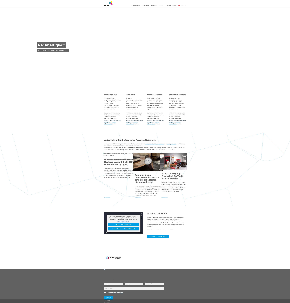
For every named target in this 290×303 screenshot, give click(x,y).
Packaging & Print (110, 94)
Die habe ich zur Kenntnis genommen (123, 292)
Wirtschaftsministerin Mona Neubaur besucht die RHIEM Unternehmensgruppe (118, 162)
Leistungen (145, 5)
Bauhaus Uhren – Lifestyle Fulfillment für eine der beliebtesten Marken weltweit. (147, 178)
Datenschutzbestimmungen (115, 292)
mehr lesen (107, 197)
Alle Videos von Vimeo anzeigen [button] (123, 229)
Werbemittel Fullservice (177, 94)
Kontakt (174, 5)
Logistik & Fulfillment (155, 94)
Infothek (161, 5)
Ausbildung (163, 236)
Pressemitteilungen (133, 147)
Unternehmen (135, 5)
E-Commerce (130, 94)
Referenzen (154, 5)
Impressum (107, 300)
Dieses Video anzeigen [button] (123, 224)
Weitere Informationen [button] (124, 221)
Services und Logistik (150, 144)
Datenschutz (107, 302)
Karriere (169, 5)
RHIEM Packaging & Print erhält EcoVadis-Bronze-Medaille (172, 176)
